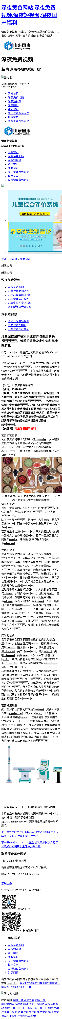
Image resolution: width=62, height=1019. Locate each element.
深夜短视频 (14, 101)
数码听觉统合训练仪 (20, 306)
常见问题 (13, 972)
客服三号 (40, 1000)
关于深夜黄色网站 (18, 113)
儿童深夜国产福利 (18, 299)
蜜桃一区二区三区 (15, 1008)
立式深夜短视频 (17, 325)
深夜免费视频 (16, 97)
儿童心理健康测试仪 (20, 295)
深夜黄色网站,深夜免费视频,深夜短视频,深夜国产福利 (29, 15)
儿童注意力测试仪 (18, 291)
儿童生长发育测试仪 (20, 303)
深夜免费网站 (36, 1004)
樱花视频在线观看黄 (24, 1016)
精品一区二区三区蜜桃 (39, 1008)
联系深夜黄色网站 (18, 121)
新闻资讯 (13, 109)
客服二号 (28, 1000)
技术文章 (13, 117)
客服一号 (18, 1000)
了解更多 (6, 883)
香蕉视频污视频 (27, 1012)
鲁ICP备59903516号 (31, 983)
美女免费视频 (45, 1012)
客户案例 (13, 105)
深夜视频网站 (20, 1004)
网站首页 (13, 93)
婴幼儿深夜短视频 (18, 321)
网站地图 (48, 983)
